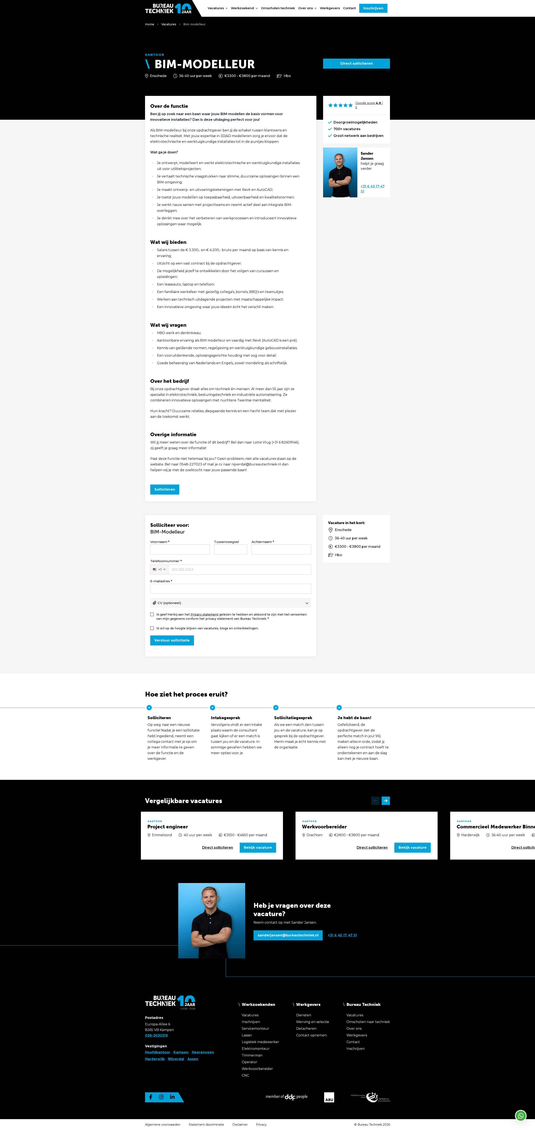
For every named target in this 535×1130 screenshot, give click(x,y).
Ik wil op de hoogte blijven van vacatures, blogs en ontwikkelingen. (207, 628)
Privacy (261, 1124)
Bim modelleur (194, 24)
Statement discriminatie (206, 1124)
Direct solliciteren (356, 64)
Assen (192, 1059)
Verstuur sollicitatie (172, 640)
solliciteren (217, 848)
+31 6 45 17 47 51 (373, 188)
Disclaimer (240, 1124)
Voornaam (158, 542)
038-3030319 (156, 1035)
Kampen (181, 1052)
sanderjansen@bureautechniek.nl (288, 935)
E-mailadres (160, 581)
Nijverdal (176, 1059)
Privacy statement (204, 614)
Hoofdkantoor (157, 1052)
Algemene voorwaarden (162, 1124)
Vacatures (168, 24)
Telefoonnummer (165, 561)
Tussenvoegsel (226, 542)
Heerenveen (203, 1052)
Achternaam (262, 542)
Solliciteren (164, 489)
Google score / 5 (369, 105)
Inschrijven (373, 8)
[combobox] (159, 569)
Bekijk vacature (258, 848)
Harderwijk (155, 1059)
